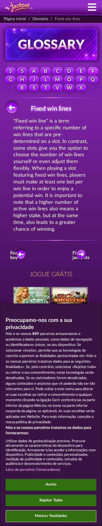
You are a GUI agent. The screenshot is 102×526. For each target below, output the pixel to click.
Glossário (40, 19)
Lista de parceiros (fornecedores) (33, 470)
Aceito (51, 484)
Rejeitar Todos (51, 500)
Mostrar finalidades (51, 516)
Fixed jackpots (82, 255)
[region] (51, 414)
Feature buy (18, 255)
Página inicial (15, 19)
